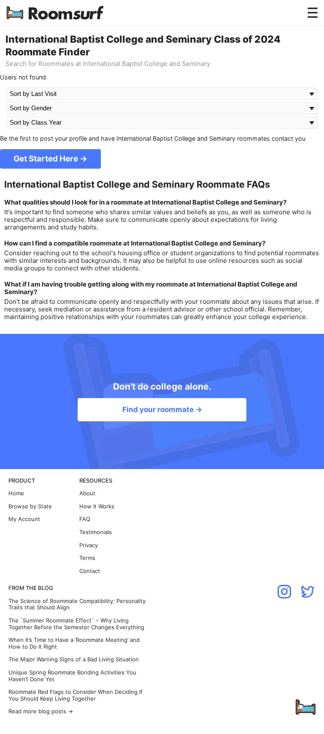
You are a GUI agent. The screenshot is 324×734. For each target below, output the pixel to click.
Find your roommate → (162, 409)
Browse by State (30, 506)
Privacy (88, 545)
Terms (87, 558)
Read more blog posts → (40, 711)
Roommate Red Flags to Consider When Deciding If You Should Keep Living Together (75, 695)
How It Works (96, 506)
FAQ (84, 519)
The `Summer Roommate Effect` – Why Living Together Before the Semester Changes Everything (76, 623)
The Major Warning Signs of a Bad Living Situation (73, 659)
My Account (24, 519)
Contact (89, 571)
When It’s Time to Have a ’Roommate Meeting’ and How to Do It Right (74, 643)
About (87, 493)
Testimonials (95, 532)
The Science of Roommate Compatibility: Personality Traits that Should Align (77, 604)
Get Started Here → (50, 159)
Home (16, 493)
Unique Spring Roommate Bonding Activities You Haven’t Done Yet (72, 675)
